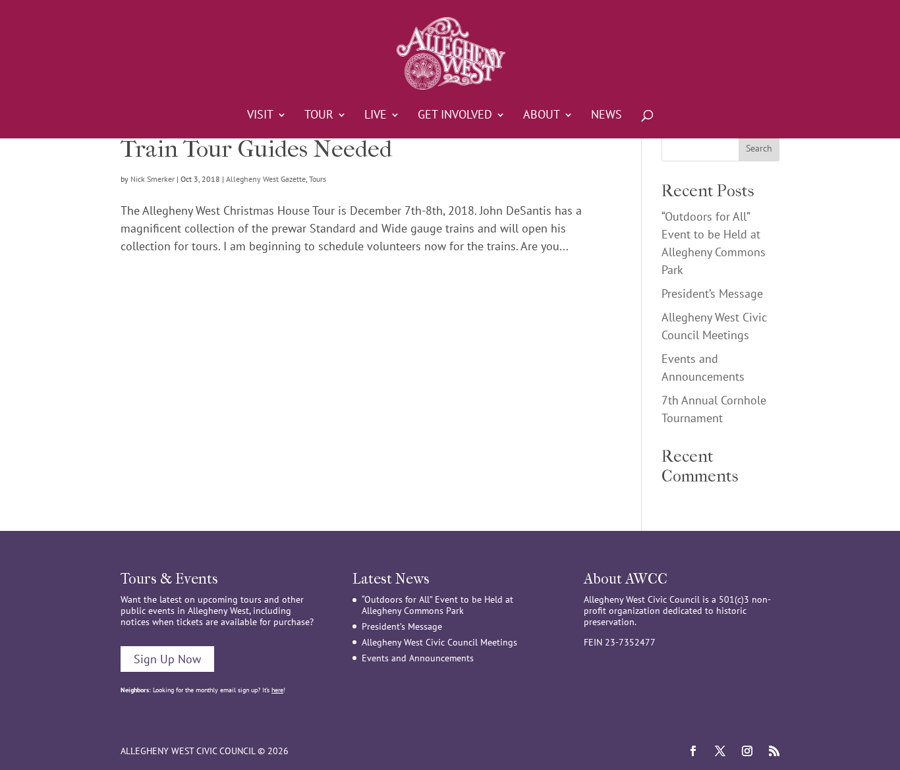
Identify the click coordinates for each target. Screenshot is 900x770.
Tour (318, 116)
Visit (260, 116)
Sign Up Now (167, 659)
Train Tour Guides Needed (256, 149)
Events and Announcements (418, 658)
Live (375, 116)
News (606, 116)
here (277, 690)
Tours (317, 179)
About (541, 116)
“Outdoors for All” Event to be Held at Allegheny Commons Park (437, 605)
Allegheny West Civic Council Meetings (439, 642)
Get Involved (455, 116)
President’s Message (712, 293)
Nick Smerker (152, 179)
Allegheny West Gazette (266, 179)
